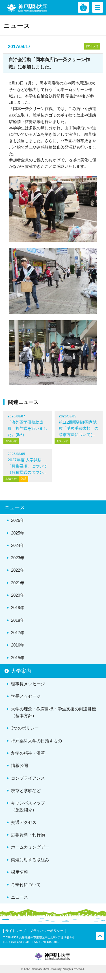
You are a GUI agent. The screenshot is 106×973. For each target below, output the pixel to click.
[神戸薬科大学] (27, 8)
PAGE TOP (100, 936)
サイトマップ (15, 931)
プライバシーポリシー (47, 931)
